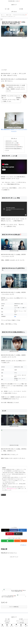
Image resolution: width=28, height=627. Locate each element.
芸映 (15, 316)
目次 (12, 138)
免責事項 (7, 622)
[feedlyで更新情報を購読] (7, 541)
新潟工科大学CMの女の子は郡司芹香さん (14, 146)
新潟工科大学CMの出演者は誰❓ (13, 144)
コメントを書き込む (14, 606)
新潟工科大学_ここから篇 (11, 141)
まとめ (7, 150)
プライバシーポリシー (20, 620)
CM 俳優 (3, 494)
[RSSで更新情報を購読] (20, 541)
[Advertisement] (14, 53)
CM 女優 (7, 619)
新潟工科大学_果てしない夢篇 (12, 142)
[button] (18, 533)
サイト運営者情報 (20, 622)
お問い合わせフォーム (11, 488)
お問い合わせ (7, 620)
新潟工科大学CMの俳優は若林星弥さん (14, 148)
